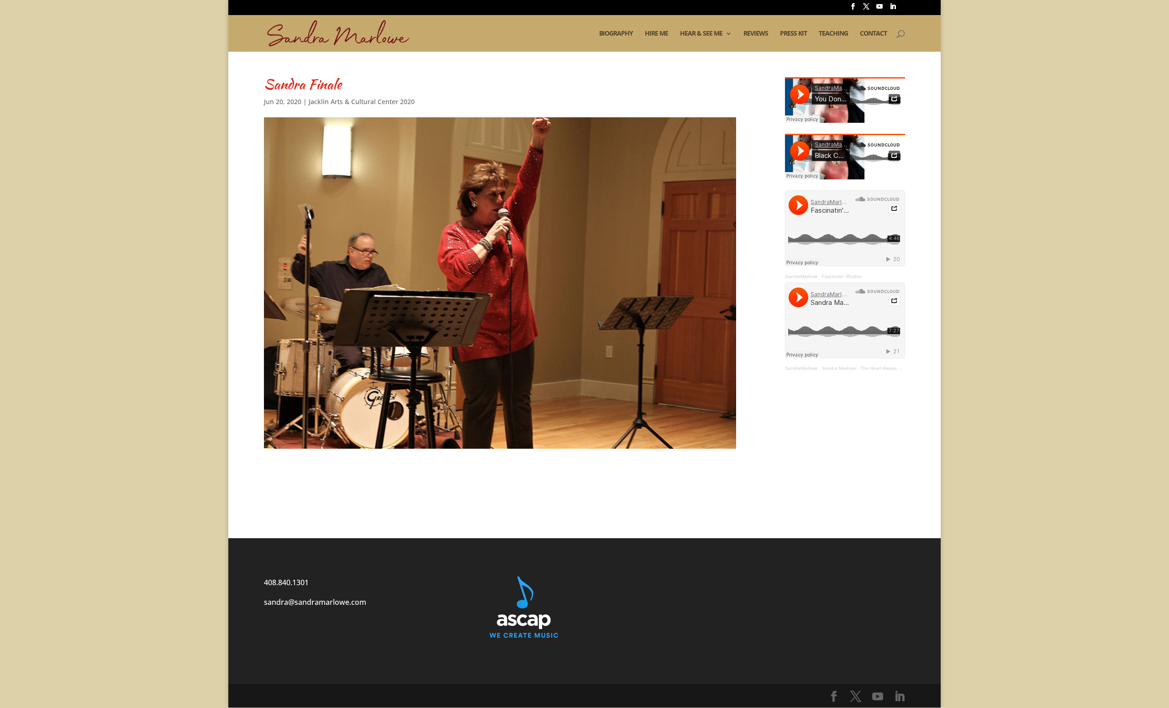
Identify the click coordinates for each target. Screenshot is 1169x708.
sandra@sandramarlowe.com (315, 602)
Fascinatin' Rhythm (842, 276)
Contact (873, 33)
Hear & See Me (701, 33)
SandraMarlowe (801, 276)
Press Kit (793, 33)
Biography (616, 33)
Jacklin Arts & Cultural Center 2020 (362, 101)
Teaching (833, 33)
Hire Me (656, 33)
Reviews (755, 33)
